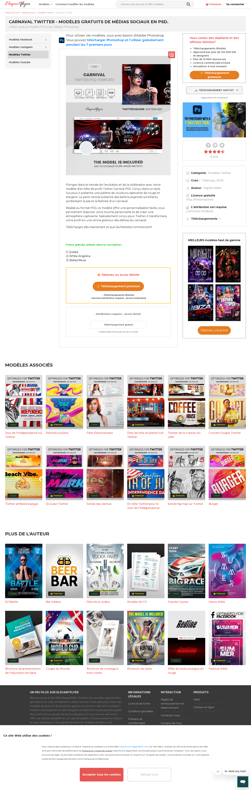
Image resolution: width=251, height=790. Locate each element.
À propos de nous (171, 723)
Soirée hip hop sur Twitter (185, 504)
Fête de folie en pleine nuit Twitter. (145, 435)
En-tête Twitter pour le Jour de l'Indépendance (143, 506)
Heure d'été (217, 601)
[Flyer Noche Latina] (228, 264)
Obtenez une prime (214, 330)
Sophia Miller (212, 188)
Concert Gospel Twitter (225, 433)
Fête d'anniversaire (100, 433)
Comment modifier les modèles (74, 4)
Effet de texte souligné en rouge (186, 670)
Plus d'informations (199, 199)
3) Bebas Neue (76, 260)
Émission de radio (139, 668)
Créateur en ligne (203, 707)
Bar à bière (53, 601)
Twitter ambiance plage (21, 504)
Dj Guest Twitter (57, 504)
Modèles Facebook (20, 39)
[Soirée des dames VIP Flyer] (228, 302)
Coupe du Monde (58, 668)
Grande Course (178, 601)
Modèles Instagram (21, 47)
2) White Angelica (78, 256)
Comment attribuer (199, 211)
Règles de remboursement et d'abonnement (172, 703)
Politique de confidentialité (136, 721)
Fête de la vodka (98, 601)
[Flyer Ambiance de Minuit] (200, 264)
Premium (215, 4)
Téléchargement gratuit (118, 324)
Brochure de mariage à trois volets (102, 670)
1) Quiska (72, 252)
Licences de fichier (139, 703)
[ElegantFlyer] (17, 4)
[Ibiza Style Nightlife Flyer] (200, 302)
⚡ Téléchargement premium (118, 286)
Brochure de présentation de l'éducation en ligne (23, 670)
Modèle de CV (137, 601)
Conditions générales (140, 711)
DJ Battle (11, 601)
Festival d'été (218, 668)
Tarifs (196, 699)
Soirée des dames (99, 504)
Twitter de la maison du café (184, 435)
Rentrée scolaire (57, 433)
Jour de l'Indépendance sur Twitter (23, 435)
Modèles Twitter (219, 173)
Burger (213, 504)
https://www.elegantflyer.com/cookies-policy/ (135, 750)
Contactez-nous (170, 715)
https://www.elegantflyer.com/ (134, 746)
